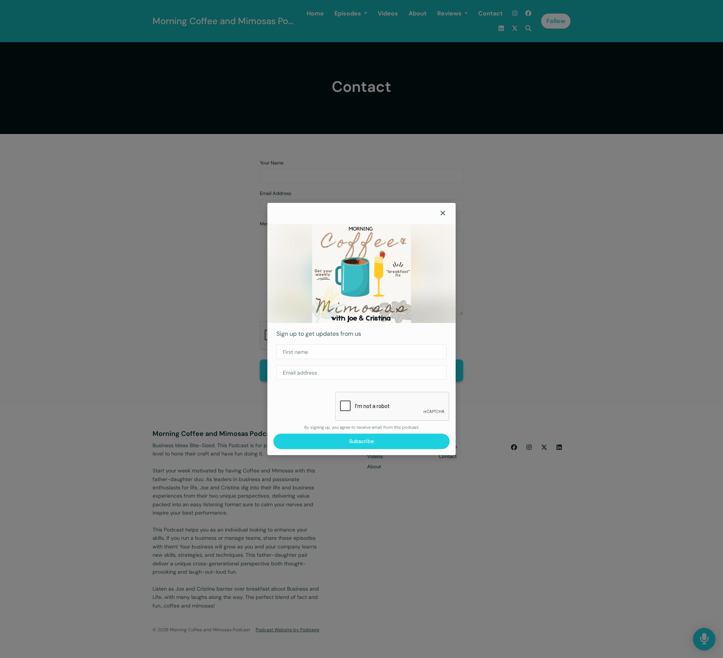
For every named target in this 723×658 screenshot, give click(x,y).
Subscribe (361, 441)
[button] (443, 213)
